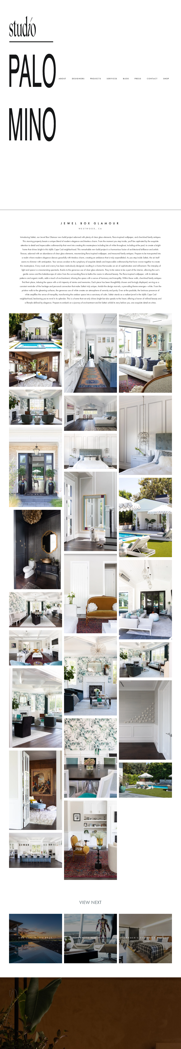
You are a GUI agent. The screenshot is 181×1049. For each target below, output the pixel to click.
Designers (78, 78)
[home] (32, 78)
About (62, 78)
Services (112, 78)
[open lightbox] (35, 331)
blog (126, 78)
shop (166, 78)
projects (95, 78)
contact (152, 78)
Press (138, 78)
